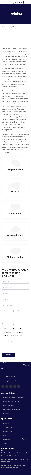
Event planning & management (12, 409)
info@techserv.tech (10, 381)
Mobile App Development (11, 401)
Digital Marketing (8, 405)
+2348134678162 (10, 376)
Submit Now (8, 355)
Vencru (5, 443)
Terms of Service (8, 427)
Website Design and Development (13, 397)
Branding (6, 413)
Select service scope (8, 324)
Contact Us (6, 439)
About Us (6, 423)
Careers (5, 435)
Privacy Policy (7, 431)
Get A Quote (18, 2)
